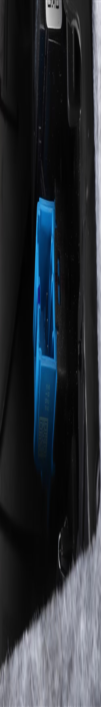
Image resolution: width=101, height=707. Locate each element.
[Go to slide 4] (4, 322)
